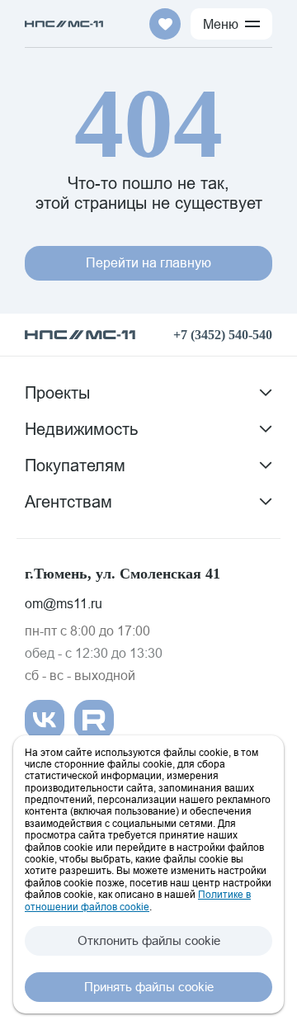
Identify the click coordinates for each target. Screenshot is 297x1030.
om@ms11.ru (63, 603)
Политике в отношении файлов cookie (138, 900)
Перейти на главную (148, 262)
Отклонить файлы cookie (149, 940)
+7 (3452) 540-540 (222, 335)
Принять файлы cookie (149, 987)
